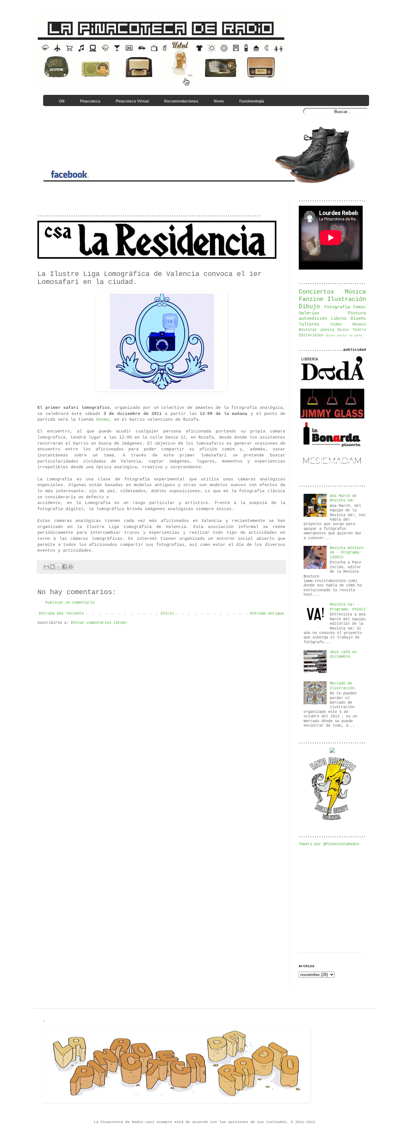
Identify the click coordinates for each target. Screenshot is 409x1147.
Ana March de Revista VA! (343, 498)
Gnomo (102, 419)
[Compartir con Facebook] (64, 566)
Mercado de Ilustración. (343, 685)
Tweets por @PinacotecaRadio (329, 844)
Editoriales (311, 335)
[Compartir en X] (58, 566)
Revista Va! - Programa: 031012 (348, 606)
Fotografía (337, 307)
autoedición (313, 318)
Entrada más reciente (61, 613)
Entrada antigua (267, 613)
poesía (327, 330)
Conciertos (316, 291)
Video (336, 324)
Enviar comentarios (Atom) (99, 623)
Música (355, 291)
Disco (343, 330)
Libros (338, 318)
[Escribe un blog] (52, 566)
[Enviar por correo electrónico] (46, 566)
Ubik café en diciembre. (343, 654)
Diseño (358, 318)
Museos (359, 324)
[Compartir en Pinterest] (70, 566)
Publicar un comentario (70, 602)
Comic (359, 307)
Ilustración (346, 299)
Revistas (308, 330)
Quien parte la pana (344, 335)
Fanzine (311, 299)
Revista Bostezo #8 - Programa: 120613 (346, 553)
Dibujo (309, 306)
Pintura (357, 313)
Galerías (309, 313)
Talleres (309, 324)
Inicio (167, 613)
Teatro (359, 330)
